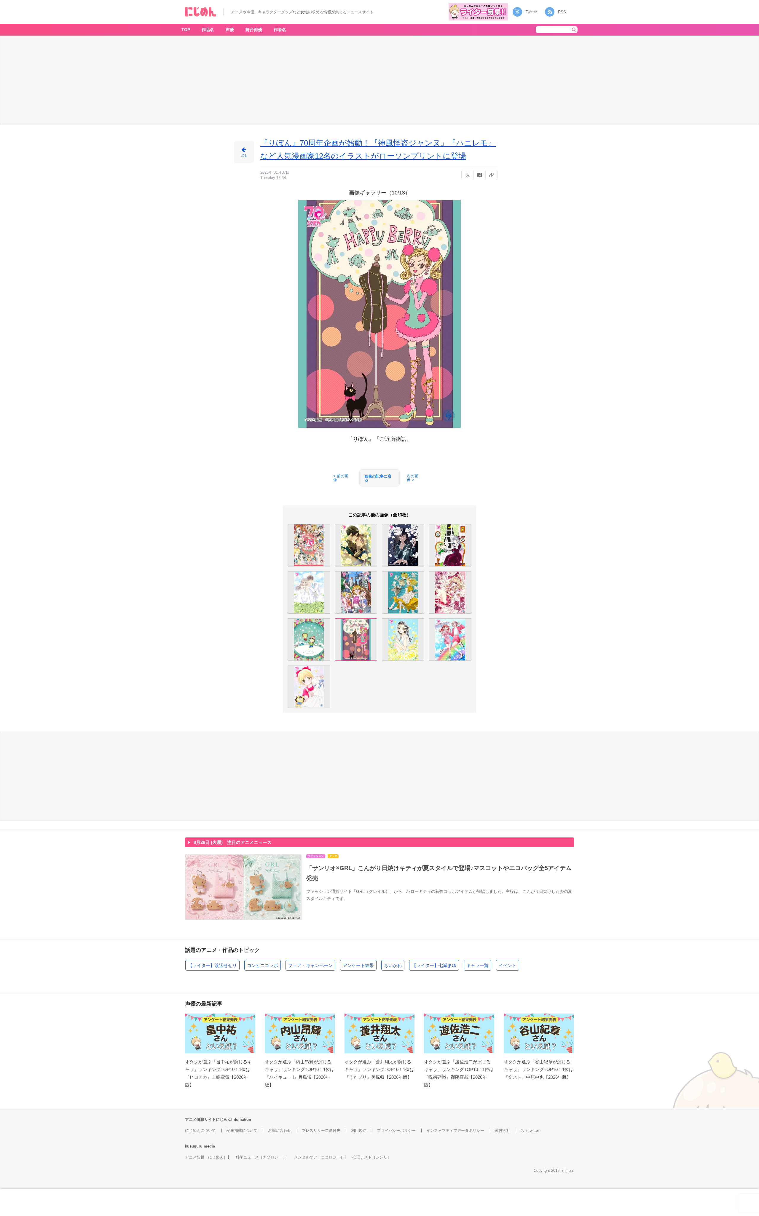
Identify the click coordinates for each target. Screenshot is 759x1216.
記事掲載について (242, 1130)
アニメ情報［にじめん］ (206, 1157)
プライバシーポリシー (396, 1130)
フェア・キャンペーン (310, 965)
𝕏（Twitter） (532, 1130)
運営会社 (502, 1130)
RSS (562, 12)
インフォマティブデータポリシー (455, 1130)
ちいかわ (393, 965)
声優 (230, 29)
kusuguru (193, 1146)
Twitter (531, 12)
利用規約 (358, 1130)
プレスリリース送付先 (321, 1130)
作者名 (280, 29)
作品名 (208, 29)
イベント (507, 965)
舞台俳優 (253, 29)
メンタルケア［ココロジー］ (319, 1157)
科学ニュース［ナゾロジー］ (261, 1157)
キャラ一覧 (477, 965)
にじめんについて (200, 1130)
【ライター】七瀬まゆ (434, 965)
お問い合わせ (279, 1130)
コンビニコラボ (262, 965)
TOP (185, 29)
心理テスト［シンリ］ (372, 1157)
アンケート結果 (358, 965)
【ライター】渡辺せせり (212, 965)
